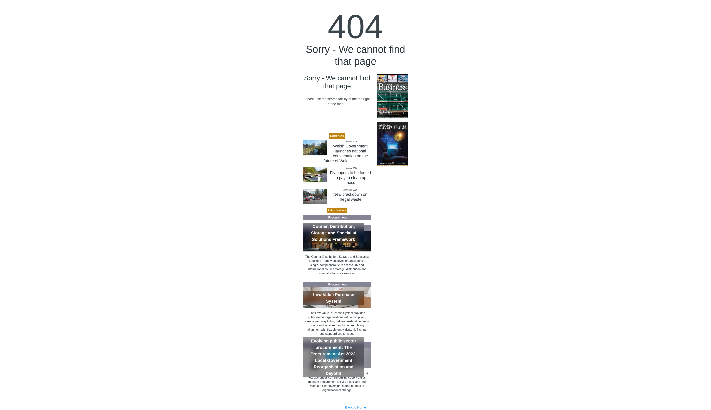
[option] (392, 96)
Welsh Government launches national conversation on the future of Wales (346, 153)
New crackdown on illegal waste (350, 196)
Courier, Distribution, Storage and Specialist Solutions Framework (333, 233)
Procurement (337, 217)
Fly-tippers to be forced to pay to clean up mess (350, 177)
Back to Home (355, 407)
